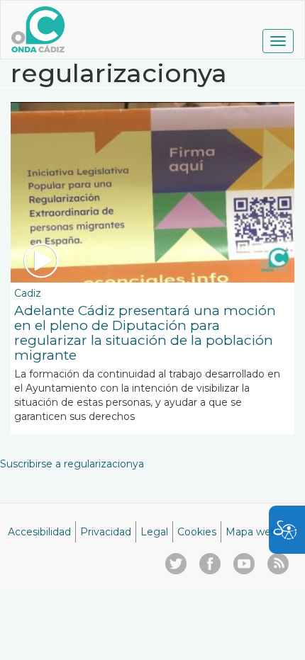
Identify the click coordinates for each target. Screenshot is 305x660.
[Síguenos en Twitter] (176, 563)
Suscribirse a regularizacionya (72, 463)
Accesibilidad (39, 531)
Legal (154, 531)
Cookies (196, 531)
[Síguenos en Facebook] (210, 563)
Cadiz (27, 293)
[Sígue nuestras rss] (278, 563)
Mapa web (251, 531)
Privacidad (105, 531)
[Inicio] (38, 29)
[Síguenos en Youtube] (244, 563)
